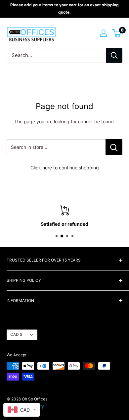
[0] (117, 33)
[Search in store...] (114, 147)
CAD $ (16, 334)
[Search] (114, 55)
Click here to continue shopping (64, 167)
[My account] (103, 33)
